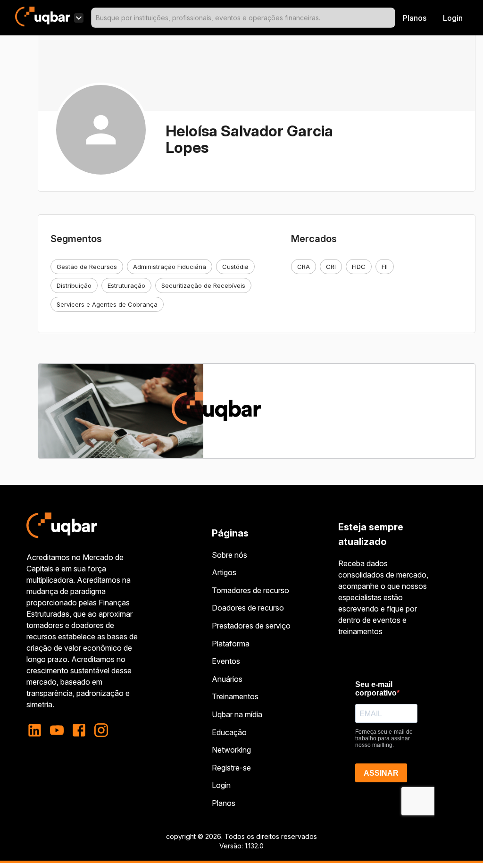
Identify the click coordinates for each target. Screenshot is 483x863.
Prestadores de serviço (251, 625)
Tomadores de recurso (250, 590)
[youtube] (57, 730)
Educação (229, 732)
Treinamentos (235, 696)
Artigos (224, 572)
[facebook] (79, 730)
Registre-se (231, 767)
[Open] (391, 18)
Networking (231, 749)
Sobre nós (229, 555)
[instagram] (101, 730)
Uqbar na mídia (237, 714)
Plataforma (231, 643)
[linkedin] (37, 730)
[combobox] (243, 18)
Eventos (226, 661)
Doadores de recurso (248, 607)
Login (221, 785)
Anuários (227, 679)
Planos (414, 18)
